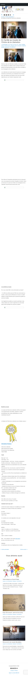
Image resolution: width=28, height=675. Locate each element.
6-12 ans (15, 44)
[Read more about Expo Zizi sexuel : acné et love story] (14, 602)
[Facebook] (4, 15)
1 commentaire (4, 44)
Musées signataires (5, 47)
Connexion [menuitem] (3, 4)
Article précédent (5, 549)
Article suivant (23, 549)
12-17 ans (10, 44)
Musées (14, 581)
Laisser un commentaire (7, 581)
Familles (23, 44)
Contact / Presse (14, 670)
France (2, 45)
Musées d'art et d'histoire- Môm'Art (18, 45)
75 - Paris (19, 44)
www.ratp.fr (17, 538)
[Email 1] (10, 15)
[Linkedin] (8, 15)
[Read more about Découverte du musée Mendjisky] (14, 633)
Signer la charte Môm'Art (14, 672)
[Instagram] (6, 15)
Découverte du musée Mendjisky (12, 642)
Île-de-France (8, 45)
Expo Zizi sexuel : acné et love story (13, 612)
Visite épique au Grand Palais (11, 579)
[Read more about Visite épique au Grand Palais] (14, 568)
